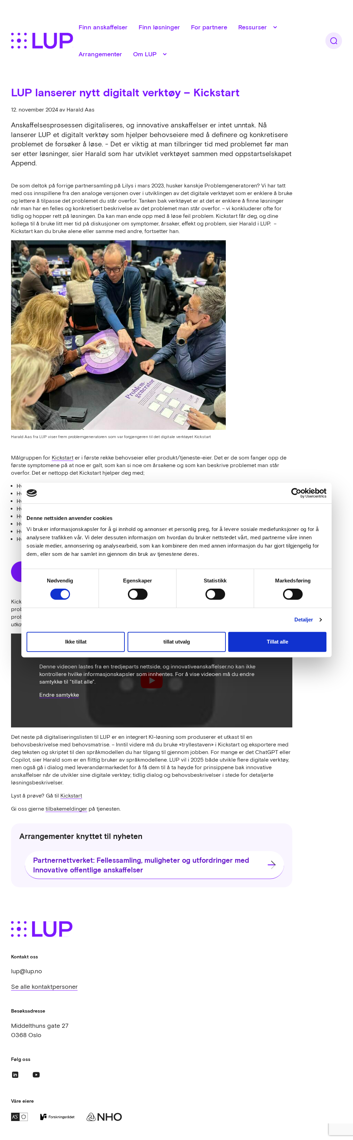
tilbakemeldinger (66, 808)
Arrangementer (100, 54)
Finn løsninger (159, 27)
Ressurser (252, 27)
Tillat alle (277, 642)
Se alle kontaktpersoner (44, 986)
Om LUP (145, 54)
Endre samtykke (59, 695)
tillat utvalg (176, 642)
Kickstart (62, 457)
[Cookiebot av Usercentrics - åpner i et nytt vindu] (296, 493)
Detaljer (303, 619)
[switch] (138, 594)
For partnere (209, 27)
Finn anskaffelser (103, 27)
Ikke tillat (76, 642)
